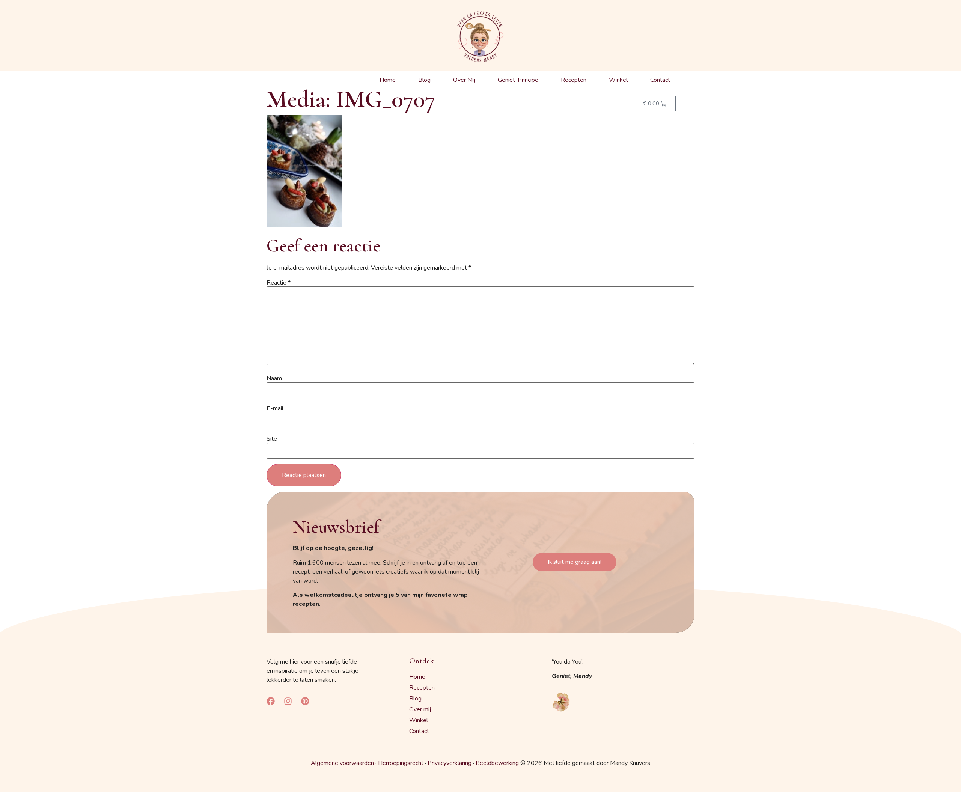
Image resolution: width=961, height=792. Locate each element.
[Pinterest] (305, 701)
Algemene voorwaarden (342, 763)
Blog (424, 80)
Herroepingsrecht (400, 763)
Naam (274, 378)
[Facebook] (271, 701)
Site (272, 439)
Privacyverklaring (449, 763)
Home (388, 80)
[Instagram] (288, 701)
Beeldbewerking (497, 763)
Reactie (279, 283)
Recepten (573, 80)
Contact (660, 80)
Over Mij (464, 80)
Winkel (618, 80)
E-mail (275, 408)
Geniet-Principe (518, 80)
